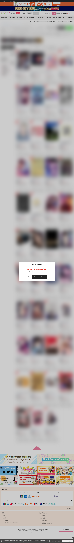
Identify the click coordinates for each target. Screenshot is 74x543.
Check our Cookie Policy (55, 541)
